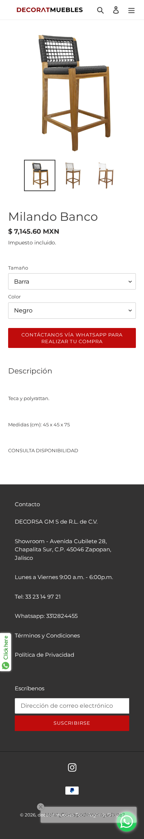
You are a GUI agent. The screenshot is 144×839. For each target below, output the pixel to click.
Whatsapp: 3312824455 (46, 615)
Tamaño (18, 268)
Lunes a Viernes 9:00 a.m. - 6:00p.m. (64, 577)
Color (14, 297)
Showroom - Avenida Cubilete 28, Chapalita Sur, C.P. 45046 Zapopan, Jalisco (63, 549)
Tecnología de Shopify (100, 815)
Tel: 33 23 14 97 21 (38, 596)
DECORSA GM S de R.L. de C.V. (56, 521)
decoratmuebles (56, 815)
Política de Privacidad (44, 654)
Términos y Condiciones (47, 635)
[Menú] (131, 10)
